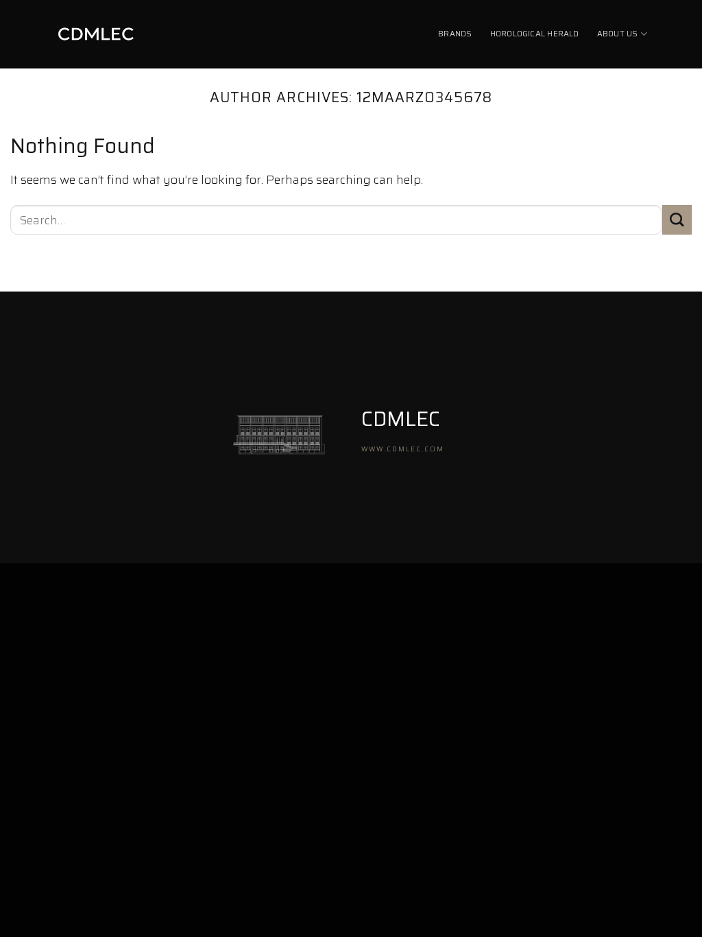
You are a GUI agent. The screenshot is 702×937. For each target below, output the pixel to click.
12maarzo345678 (424, 97)
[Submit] (677, 220)
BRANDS (455, 33)
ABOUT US (617, 33)
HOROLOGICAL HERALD (534, 33)
